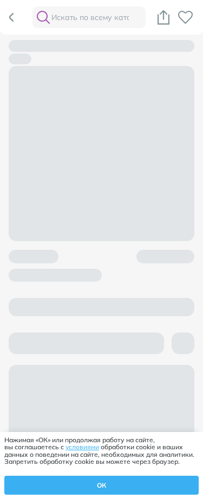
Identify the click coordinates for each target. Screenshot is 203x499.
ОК (101, 485)
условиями (82, 447)
